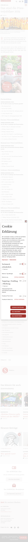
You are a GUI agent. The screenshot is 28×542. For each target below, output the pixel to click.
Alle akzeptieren (17, 315)
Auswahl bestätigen (18, 307)
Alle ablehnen (16, 311)
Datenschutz (13, 259)
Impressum (5, 259)
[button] (20, 277)
